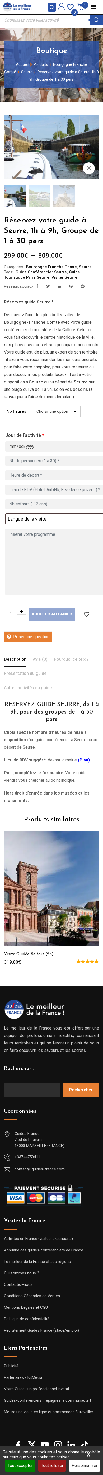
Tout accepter (20, 1465)
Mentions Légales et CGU (26, 1307)
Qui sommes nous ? (21, 1273)
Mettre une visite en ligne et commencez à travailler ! (49, 1411)
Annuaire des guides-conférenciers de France (43, 1250)
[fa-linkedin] (59, 286)
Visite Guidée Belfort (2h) (29, 954)
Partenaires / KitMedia (23, 1377)
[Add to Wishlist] (86, 614)
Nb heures (16, 411)
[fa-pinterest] (71, 286)
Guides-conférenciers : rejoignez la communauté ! (47, 1400)
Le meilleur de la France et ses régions (37, 1261)
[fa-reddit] (83, 286)
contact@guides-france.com (40, 1169)
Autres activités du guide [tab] (28, 687)
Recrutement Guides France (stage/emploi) (41, 1330)
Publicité (11, 1366)
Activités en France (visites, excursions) (38, 1238)
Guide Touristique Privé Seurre (42, 275)
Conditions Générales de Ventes (32, 1296)
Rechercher (81, 1089)
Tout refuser (52, 1465)
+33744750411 (27, 1156)
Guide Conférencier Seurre (41, 272)
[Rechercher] (96, 20)
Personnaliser (84, 1465)
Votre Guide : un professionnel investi (36, 1389)
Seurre (85, 267)
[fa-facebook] (37, 286)
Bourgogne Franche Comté (51, 267)
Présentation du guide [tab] (25, 673)
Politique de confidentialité (26, 1318)
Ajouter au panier (52, 614)
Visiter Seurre (64, 277)
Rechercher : (19, 1068)
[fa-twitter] (48, 286)
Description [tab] (15, 659)
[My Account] (61, 7)
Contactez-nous (18, 1284)
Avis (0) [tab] (40, 659)
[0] (70, 6)
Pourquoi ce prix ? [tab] (71, 659)
